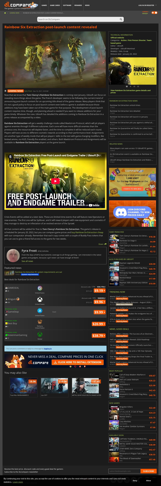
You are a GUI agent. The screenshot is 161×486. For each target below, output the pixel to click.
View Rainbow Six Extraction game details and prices (131, 91)
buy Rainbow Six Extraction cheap (87, 232)
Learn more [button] (18, 482)
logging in (48, 348)
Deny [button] (135, 481)
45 (8, 291)
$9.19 (99, 290)
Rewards (78, 5)
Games (44, 5)
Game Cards (55, 5)
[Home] (5, 13)
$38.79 (98, 336)
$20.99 (98, 324)
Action (124, 40)
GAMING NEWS (15, 91)
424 (8, 302)
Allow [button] (148, 481)
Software (67, 5)
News (87, 5)
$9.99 (99, 312)
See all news (27, 261)
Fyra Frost (28, 91)
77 (8, 338)
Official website (117, 37)
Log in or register (146, 5)
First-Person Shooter (137, 40)
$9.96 (99, 302)
